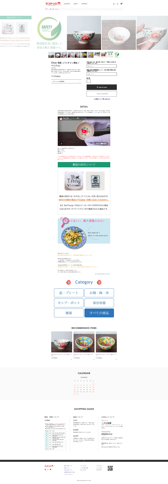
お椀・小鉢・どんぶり (54, 9)
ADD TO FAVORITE (102, 94)
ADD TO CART (103, 87)
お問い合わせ (99, 469)
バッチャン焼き (97, 112)
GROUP (75, 3)
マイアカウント (99, 465)
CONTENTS (84, 3)
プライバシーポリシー (68, 474)
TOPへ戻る (84, 461)
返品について (66, 467)
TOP (46, 9)
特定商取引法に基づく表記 (69, 472)
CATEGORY (67, 3)
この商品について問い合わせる (101, 99)
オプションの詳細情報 (58, 81)
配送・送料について (68, 465)
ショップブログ (83, 465)
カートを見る (99, 468)
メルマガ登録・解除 (84, 467)
